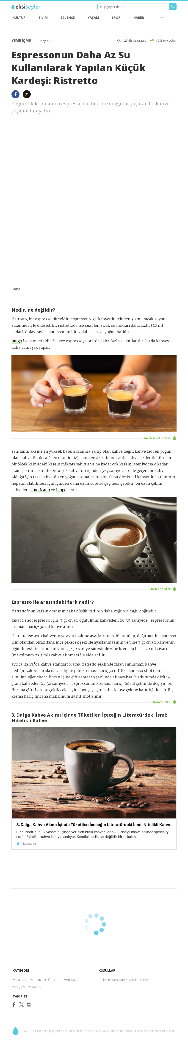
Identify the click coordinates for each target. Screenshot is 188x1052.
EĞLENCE (68, 17)
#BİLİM (69, 980)
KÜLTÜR (19, 17)
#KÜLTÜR (20, 980)
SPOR (116, 17)
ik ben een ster (159, 589)
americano (40, 490)
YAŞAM (93, 17)
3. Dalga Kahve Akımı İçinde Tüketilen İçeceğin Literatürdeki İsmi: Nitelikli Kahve (93, 824)
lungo (16, 341)
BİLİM (43, 17)
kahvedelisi (162, 702)
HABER (138, 17)
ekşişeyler (32, 7)
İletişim (145, 980)
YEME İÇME (21, 40)
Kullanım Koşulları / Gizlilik (118, 980)
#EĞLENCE (52, 980)
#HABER (35, 987)
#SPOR (35, 980)
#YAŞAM (19, 987)
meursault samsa (157, 438)
